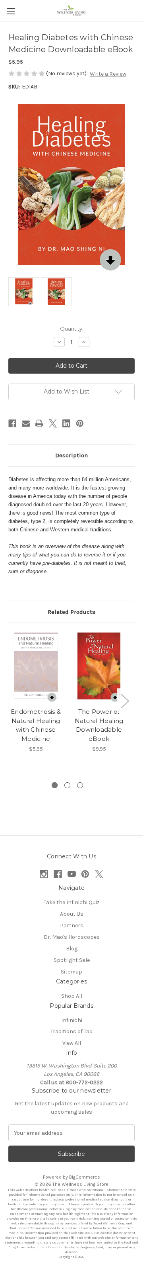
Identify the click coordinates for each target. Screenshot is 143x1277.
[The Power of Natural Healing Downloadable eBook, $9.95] (99, 667)
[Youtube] (72, 874)
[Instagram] (44, 874)
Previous (10, 700)
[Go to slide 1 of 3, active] (55, 785)
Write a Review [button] (108, 74)
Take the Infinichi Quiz (72, 902)
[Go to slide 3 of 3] (80, 785)
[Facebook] (12, 423)
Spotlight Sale (72, 960)
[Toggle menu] (11, 11)
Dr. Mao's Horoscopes (72, 937)
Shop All (71, 996)
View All (71, 1043)
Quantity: (71, 328)
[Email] (26, 423)
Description (71, 455)
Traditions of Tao (71, 1031)
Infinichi (71, 1020)
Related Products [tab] (71, 611)
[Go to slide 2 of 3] (67, 785)
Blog (71, 948)
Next (125, 700)
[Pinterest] (80, 423)
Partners (71, 925)
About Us (71, 914)
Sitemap (71, 971)
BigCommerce (84, 1177)
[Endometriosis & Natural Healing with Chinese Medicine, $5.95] (36, 667)
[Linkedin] (66, 423)
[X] (53, 423)
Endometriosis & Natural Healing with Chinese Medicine (36, 725)
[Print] (39, 423)
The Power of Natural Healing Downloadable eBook (99, 725)
